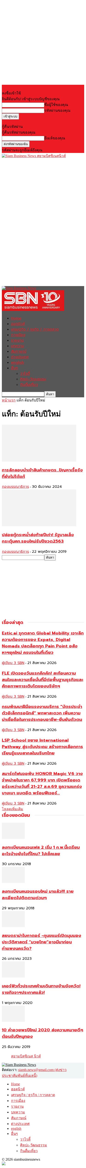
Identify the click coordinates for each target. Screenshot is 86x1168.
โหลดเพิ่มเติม (12, 809)
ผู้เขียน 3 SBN (13, 663)
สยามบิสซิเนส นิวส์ (26, 1056)
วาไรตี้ (25, 373)
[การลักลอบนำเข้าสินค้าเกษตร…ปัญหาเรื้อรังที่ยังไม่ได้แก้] (39, 460)
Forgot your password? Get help (25, 121)
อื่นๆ (14, 368)
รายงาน (17, 340)
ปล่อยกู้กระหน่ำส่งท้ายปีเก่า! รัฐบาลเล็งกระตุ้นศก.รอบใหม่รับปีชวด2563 (38, 538)
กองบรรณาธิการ (15, 486)
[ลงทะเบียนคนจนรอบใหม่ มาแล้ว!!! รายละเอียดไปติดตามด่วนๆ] (13, 882)
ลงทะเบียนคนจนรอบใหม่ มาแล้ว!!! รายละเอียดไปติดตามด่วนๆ (38, 894)
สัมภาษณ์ (18, 351)
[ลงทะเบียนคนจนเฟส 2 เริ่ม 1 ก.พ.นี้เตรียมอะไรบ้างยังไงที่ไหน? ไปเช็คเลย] (13, 838)
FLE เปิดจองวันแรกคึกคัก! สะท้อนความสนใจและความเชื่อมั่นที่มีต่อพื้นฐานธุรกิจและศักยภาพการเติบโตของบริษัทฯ (42, 679)
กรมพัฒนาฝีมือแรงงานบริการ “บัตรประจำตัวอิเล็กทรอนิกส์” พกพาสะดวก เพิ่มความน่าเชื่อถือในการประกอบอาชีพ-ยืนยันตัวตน (42, 713)
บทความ (17, 346)
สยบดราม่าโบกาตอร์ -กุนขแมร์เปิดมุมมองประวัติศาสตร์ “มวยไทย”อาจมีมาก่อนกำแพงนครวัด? (41, 942)
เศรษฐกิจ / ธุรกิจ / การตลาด (35, 329)
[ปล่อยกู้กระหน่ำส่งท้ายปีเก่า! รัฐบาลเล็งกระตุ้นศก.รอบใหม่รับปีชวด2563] (39, 525)
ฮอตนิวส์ (18, 324)
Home (16, 318)
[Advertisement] (36, 187)
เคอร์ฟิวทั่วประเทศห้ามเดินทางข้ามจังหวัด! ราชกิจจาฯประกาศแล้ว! (41, 989)
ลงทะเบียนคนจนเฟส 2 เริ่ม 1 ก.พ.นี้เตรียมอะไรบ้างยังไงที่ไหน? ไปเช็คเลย (41, 850)
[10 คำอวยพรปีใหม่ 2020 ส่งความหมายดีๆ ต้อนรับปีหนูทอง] (13, 1020)
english (17, 362)
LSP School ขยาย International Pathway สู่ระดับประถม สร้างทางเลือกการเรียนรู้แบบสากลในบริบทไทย (42, 746)
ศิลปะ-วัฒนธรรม (33, 379)
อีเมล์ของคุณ (54, 138)
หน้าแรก (9, 400)
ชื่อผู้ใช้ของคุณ (56, 105)
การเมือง (18, 335)
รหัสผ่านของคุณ (57, 110)
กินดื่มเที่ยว (29, 384)
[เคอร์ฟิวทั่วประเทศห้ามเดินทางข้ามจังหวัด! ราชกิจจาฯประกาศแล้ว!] (13, 976)
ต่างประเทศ (20, 357)
